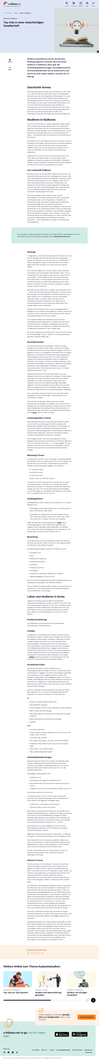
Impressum (88, 1052)
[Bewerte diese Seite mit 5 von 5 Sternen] (42, 953)
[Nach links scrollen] (87, 1000)
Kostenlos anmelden (86, 1017)
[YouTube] (8, 1052)
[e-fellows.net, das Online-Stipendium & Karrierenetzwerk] (12, 4)
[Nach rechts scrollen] (93, 1000)
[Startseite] (4, 13)
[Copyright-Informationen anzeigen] (98, 52)
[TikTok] (17, 1052)
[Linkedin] (12, 1052)
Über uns (44, 1050)
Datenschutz (88, 1050)
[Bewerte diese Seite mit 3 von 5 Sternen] (35, 953)
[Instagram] (4, 1052)
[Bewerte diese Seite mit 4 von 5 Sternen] (39, 953)
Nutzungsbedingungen (63, 1050)
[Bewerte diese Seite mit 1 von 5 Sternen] (28, 953)
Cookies (51, 1050)
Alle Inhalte (35, 1050)
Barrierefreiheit (77, 1050)
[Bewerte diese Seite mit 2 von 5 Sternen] (32, 953)
